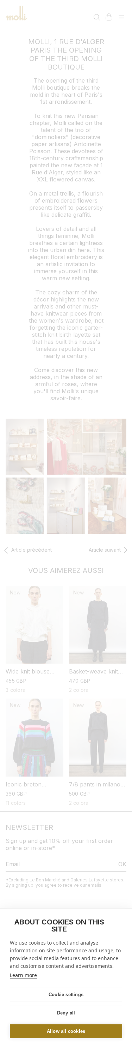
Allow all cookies (66, 1031)
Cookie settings (66, 994)
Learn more (23, 975)
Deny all (66, 1013)
